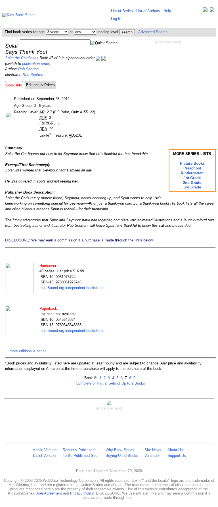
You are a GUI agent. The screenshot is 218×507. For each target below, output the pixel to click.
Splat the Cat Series (21, 58)
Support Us (176, 455)
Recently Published (79, 450)
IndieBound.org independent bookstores (71, 288)
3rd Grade (192, 187)
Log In (116, 19)
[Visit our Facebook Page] (212, 11)
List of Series (122, 11)
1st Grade (192, 178)
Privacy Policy (82, 493)
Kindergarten (192, 173)
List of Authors (148, 11)
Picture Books (192, 163)
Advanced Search (152, 32)
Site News (152, 450)
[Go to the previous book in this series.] (98, 58)
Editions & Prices (40, 85)
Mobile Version (44, 450)
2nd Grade (192, 183)
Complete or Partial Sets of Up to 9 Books (110, 383)
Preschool (192, 168)
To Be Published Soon (81, 455)
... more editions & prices (26, 351)
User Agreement (48, 493)
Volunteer (152, 455)
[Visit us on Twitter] (205, 11)
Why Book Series (120, 450)
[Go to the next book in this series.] (103, 58)
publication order (35, 63)
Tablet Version (44, 455)
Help (167, 11)
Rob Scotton (28, 69)
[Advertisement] (168, 90)
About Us (175, 450)
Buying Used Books (122, 455)
